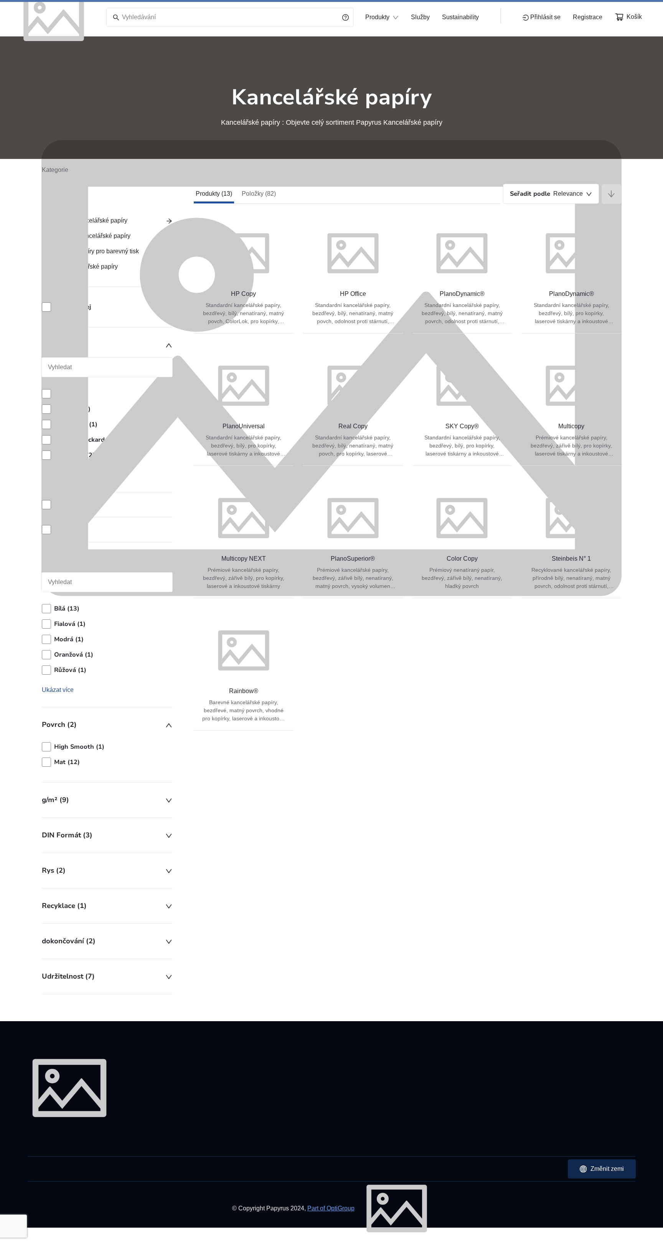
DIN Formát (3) (67, 835)
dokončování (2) (69, 941)
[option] (107, 746)
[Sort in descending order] (611, 194)
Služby (420, 17)
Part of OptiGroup (331, 1208)
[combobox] (551, 193)
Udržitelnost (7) (68, 976)
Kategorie (55, 170)
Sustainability (460, 17)
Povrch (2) (59, 724)
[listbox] (107, 754)
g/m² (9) (55, 799)
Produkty (377, 17)
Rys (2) (54, 870)
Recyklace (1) (64, 905)
